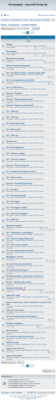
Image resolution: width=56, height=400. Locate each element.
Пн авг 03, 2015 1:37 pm (35, 265)
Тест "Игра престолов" (15, 123)
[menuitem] (6, 15)
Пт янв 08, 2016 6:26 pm (35, 101)
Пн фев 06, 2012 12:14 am (36, 338)
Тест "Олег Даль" (13, 201)
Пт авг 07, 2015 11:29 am (36, 252)
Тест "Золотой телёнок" (16, 159)
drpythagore (25, 344)
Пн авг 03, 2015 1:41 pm (35, 258)
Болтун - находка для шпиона (18, 282)
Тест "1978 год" (12, 220)
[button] (33, 32)
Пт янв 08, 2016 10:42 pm (39, 95)
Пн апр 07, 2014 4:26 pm (35, 306)
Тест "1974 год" (12, 117)
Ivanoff (24, 306)
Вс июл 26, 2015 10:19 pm (36, 283)
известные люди (13, 295)
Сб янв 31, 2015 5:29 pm (36, 290)
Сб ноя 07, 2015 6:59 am (36, 215)
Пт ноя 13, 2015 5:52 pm (35, 191)
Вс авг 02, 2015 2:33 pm (35, 271)
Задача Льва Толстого (15, 349)
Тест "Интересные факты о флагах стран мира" (26, 73)
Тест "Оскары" (12, 189)
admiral (24, 101)
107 (53, 55)
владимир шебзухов (28, 82)
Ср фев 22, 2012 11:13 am (37, 332)
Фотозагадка (11, 51)
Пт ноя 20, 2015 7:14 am (35, 167)
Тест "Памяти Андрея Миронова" (20, 239)
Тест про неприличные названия (20, 251)
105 (46, 55)
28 (47, 327)
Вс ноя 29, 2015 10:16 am (36, 137)
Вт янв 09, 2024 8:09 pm (39, 46)
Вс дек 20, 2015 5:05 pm (35, 107)
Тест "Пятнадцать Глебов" (17, 208)
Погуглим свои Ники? (15, 310)
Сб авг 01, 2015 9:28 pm (35, 277)
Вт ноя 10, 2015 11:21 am (36, 209)
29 (50, 327)
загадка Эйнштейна (14, 356)
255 (53, 48)
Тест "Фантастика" (13, 129)
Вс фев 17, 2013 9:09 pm (35, 325)
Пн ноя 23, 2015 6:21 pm (36, 155)
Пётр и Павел (26, 227)
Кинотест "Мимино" (14, 93)
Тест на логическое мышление (19, 264)
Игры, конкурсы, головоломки (19, 24)
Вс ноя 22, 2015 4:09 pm (35, 161)
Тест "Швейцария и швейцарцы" (19, 233)
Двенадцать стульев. (15, 257)
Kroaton (24, 338)
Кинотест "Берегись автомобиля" (20, 105)
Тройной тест (11, 141)
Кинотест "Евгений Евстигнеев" (19, 183)
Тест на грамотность (14, 87)
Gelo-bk (24, 318)
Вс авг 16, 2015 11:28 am (36, 240)
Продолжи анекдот (14, 226)
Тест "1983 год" (12, 135)
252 (43, 48)
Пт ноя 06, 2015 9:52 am (35, 221)
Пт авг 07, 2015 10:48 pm (35, 246)
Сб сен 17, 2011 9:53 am (39, 344)
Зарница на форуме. (14, 323)
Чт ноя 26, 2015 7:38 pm (35, 149)
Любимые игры (12, 342)
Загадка (9, 44)
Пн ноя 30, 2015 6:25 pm (36, 131)
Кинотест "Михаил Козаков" (17, 165)
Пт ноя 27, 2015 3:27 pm (35, 143)
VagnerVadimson (27, 350)
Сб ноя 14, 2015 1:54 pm (36, 185)
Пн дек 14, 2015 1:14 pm (35, 113)
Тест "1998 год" (12, 111)
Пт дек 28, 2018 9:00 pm (35, 74)
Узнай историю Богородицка (18, 66)
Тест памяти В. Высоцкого (17, 270)
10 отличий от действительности (20, 336)
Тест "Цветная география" (17, 214)
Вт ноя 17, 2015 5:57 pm (35, 179)
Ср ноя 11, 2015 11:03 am (36, 203)
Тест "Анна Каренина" (15, 147)
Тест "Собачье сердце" (15, 153)
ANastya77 (25, 89)
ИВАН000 (25, 332)
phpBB (24, 395)
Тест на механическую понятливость (21, 316)
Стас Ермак (25, 46)
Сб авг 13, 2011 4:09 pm (41, 357)
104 (43, 55)
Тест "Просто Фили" (14, 177)
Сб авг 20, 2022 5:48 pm (39, 53)
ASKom (24, 234)
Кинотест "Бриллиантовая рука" (19, 99)
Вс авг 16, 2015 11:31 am (36, 234)
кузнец (24, 312)
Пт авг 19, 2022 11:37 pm (35, 60)
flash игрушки (12, 330)
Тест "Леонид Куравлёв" (16, 195)
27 (45, 327)
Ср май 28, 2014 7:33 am (40, 297)
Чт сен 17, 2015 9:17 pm (40, 227)
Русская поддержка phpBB (28, 398)
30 (53, 327)
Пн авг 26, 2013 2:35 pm (36, 318)
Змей (23, 325)
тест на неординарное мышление (20, 80)
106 (50, 55)
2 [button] (30, 32)
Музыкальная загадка (15, 58)
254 (50, 48)
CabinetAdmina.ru (37, 397)
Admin (24, 290)
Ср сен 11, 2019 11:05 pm (35, 67)
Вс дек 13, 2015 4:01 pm (35, 119)
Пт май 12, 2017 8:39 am (38, 89)
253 (46, 48)
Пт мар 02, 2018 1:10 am (45, 82)
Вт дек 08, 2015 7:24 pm (35, 125)
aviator (24, 60)
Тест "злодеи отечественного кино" (21, 171)
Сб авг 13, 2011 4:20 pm (41, 350)
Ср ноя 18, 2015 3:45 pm (36, 173)
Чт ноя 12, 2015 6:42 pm (35, 197)
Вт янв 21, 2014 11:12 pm (36, 312)
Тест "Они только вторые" (17, 245)
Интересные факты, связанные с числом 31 (24, 276)
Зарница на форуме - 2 (15, 288)
